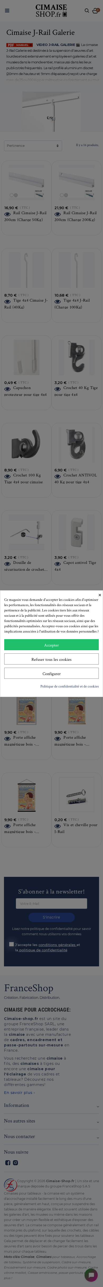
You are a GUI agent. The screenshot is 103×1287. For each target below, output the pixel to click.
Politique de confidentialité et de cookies (69, 686)
